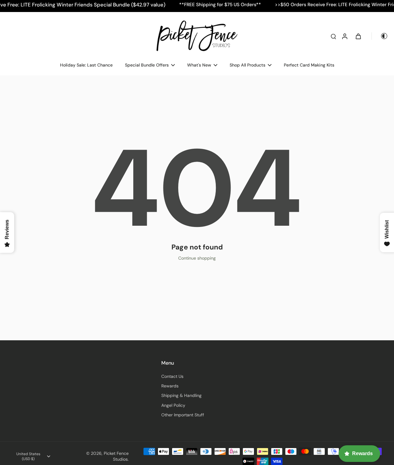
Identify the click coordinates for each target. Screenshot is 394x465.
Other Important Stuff (182, 415)
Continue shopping (197, 258)
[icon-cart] (358, 36)
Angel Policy (173, 405)
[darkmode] (380, 36)
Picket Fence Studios (116, 456)
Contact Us (172, 376)
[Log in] (344, 36)
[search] (333, 36)
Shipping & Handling (181, 395)
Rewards (170, 386)
